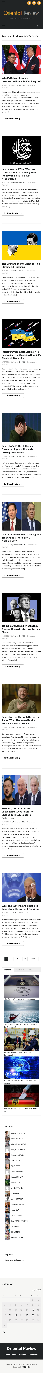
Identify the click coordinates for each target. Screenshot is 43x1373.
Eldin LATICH (15, 1160)
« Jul (3, 1332)
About (14, 1354)
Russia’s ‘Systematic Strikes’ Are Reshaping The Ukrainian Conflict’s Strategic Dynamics (21, 355)
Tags (31, 970)
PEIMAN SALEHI (17, 1237)
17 (5, 1315)
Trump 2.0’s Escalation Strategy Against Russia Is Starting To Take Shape (21, 629)
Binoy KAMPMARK (18, 1150)
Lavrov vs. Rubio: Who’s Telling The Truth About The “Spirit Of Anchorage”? (21, 537)
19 (16, 1315)
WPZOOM (26, 1367)
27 (25, 959)
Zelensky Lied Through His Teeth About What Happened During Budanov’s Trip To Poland (20, 720)
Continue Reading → (13, 119)
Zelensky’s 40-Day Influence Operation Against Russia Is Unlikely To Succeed (18, 449)
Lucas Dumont (16, 1215)
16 (38, 1310)
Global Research (17, 1171)
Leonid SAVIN (16, 1210)
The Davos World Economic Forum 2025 (19, 999)
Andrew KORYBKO (19, 85)
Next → (34, 959)
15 (33, 1310)
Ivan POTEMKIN (17, 1188)
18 (10, 1315)
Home (8, 1354)
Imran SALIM (16, 1182)
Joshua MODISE (17, 1199)
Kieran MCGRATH (17, 1204)
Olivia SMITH (15, 1232)
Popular (7, 970)
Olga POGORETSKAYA (19, 1221)
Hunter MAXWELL (18, 1177)
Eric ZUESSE (15, 1166)
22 (33, 1315)
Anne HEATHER (17, 1139)
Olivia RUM (15, 1226)
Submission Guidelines (28, 1354)
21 (27, 1315)
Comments (20, 970)
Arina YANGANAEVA (18, 1144)
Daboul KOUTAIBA (18, 1155)
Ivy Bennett (15, 1193)
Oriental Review (21, 1348)
